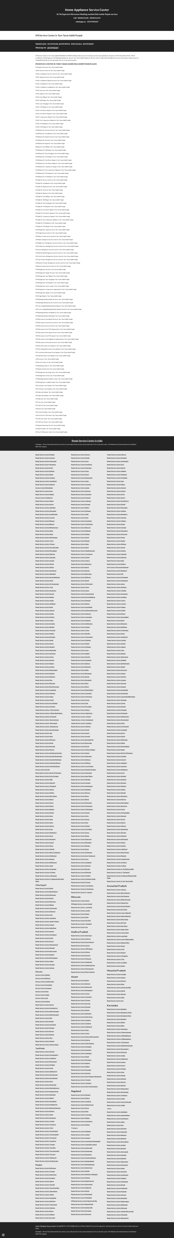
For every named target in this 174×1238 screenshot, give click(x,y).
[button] (3, 1235)
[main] (87, 15)
